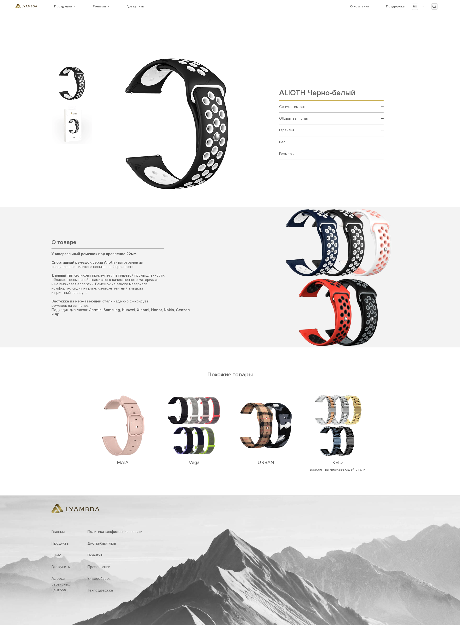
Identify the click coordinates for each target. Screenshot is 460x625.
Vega (194, 462)
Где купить (135, 6)
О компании (359, 6)
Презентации (98, 566)
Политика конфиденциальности (114, 531)
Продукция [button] (63, 6)
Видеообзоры (99, 578)
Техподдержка (100, 590)
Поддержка (395, 6)
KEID (337, 462)
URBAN (266, 462)
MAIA (122, 462)
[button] (418, 7)
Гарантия (95, 555)
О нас (56, 555)
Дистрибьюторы (101, 543)
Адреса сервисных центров (61, 584)
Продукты (60, 543)
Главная (58, 531)
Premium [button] (99, 6)
